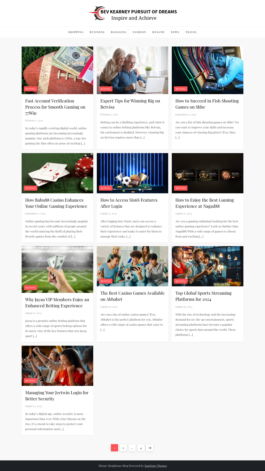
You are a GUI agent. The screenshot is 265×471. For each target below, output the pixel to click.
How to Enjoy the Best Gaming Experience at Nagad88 (204, 203)
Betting (31, 88)
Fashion (139, 32)
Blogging (119, 32)
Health (158, 32)
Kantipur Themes (156, 466)
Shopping (76, 32)
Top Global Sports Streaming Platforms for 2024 (203, 296)
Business (97, 32)
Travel (191, 32)
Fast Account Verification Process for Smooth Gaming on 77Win (55, 107)
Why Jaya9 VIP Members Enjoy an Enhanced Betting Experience (57, 302)
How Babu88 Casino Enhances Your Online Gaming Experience (56, 203)
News (175, 32)
